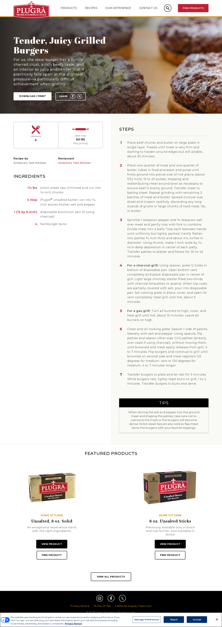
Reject (174, 619)
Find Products (193, 8)
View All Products (111, 576)
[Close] (216, 619)
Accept (197, 619)
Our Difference (118, 8)
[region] (111, 620)
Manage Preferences (146, 619)
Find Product (52, 555)
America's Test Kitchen (74, 162)
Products (69, 8)
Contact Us (148, 8)
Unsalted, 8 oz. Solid (51, 521)
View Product (51, 544)
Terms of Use (102, 606)
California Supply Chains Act (133, 606)
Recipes (91, 8)
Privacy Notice (80, 606)
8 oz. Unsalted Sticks (170, 521)
